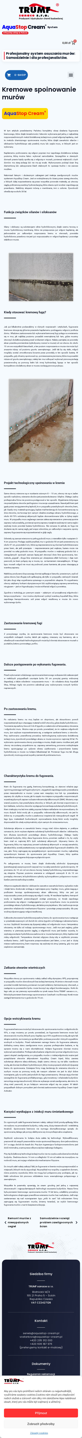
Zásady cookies (39, 1432)
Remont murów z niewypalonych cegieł (19, 1222)
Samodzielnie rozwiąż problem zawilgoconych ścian (56, 1222)
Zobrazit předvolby (41, 1424)
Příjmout (41, 1413)
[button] (70, 75)
